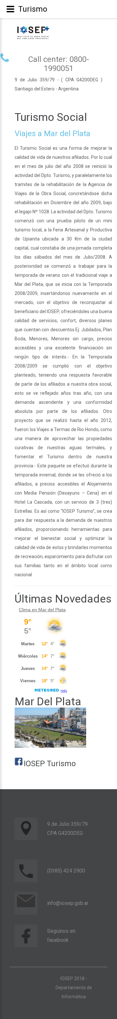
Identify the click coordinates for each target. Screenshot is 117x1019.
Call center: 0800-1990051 (58, 64)
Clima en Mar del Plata (42, 609)
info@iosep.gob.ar (67, 903)
